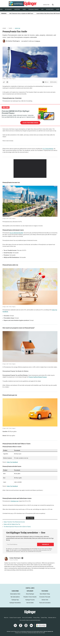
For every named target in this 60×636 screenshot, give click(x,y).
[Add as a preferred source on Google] (40, 627)
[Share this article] (4, 82)
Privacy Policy (36, 619)
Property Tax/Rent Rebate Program (38, 377)
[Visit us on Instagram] (26, 627)
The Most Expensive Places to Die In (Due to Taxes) (17, 526)
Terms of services (25, 548)
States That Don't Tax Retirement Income (14, 522)
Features (38, 41)
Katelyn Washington (14, 41)
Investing (17, 9)
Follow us (46, 82)
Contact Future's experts (15, 619)
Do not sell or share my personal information (30, 621)
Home (4, 28)
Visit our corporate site (48, 632)
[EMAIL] (22, 558)
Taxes (24, 9)
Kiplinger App (15, 601)
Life (42, 9)
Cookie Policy (44, 619)
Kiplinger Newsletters (15, 604)
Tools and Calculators (44, 604)
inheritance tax (14, 501)
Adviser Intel (50, 9)
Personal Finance (33, 9)
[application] (30, 168)
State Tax (17, 28)
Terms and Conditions (27, 619)
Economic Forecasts (45, 598)
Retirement (8, 9)
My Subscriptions (15, 598)
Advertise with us (52, 619)
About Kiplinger (30, 595)
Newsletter (54, 82)
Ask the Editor (30, 604)
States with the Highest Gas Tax (12, 524)
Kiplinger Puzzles (30, 601)
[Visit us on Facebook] (20, 627)
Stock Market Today (45, 595)
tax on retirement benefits (16, 232)
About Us (6, 619)
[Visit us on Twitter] (15, 627)
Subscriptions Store (15, 595)
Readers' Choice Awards (30, 598)
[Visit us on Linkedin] (31, 627)
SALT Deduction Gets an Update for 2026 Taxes (21, 13)
